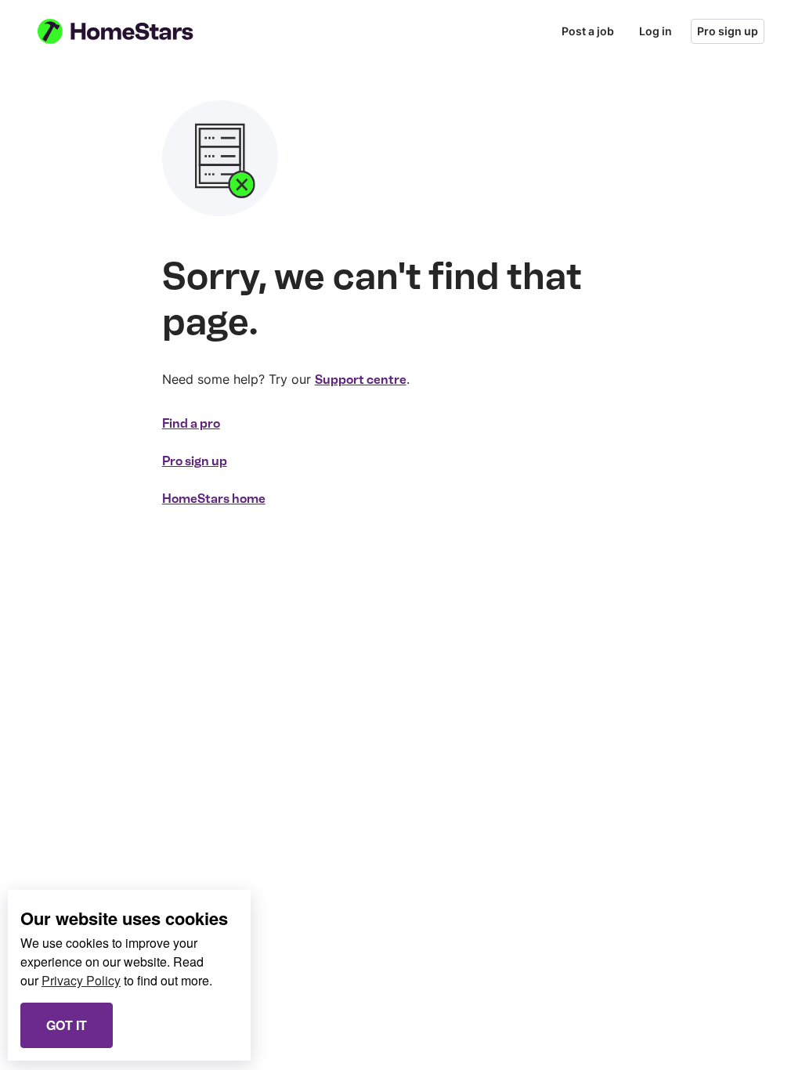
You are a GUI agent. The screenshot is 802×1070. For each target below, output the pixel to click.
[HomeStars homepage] (130, 31)
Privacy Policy (81, 980)
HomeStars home (214, 498)
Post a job (588, 31)
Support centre (360, 379)
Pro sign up (727, 31)
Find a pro (191, 423)
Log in (655, 31)
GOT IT (66, 1025)
